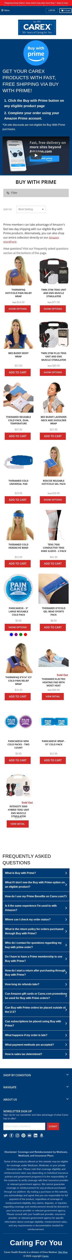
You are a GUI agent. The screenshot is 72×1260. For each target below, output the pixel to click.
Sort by (7, 209)
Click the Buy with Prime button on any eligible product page (34, 103)
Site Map (62, 1252)
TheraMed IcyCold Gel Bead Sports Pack (53, 611)
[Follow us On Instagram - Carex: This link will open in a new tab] (17, 1135)
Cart (67, 10)
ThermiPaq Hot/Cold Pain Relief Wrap (18, 293)
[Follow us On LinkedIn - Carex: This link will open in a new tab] (35, 1135)
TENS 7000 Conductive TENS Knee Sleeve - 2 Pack (53, 548)
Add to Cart (17, 372)
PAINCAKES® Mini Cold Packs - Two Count (18, 744)
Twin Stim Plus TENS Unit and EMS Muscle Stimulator (53, 356)
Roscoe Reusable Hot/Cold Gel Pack (54, 482)
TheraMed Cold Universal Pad (18, 482)
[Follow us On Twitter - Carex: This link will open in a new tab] (5, 1135)
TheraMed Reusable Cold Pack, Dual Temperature (18, 420)
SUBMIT (53, 1126)
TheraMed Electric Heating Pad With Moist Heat (54, 682)
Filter (14, 192)
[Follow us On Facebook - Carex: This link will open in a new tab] (11, 1135)
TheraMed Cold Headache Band (18, 546)
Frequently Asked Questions (27, 859)
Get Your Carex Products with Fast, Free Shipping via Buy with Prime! (31, 81)
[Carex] (37, 28)
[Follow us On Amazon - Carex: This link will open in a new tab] (42, 1135)
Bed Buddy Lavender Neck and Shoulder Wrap (53, 420)
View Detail (53, 696)
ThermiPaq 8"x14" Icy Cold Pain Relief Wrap (18, 680)
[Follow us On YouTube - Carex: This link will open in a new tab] (29, 1135)
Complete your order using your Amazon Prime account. (31, 115)
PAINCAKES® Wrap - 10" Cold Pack (53, 742)
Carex (45, 1256)
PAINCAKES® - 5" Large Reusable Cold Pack (18, 611)
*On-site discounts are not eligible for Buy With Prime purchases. (34, 127)
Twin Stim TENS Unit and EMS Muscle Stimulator (53, 293)
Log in (51, 10)
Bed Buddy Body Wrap (18, 355)
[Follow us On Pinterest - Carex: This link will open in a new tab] (23, 1135)
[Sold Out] (54, 658)
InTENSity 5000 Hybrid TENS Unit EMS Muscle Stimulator (18, 811)
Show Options (18, 308)
